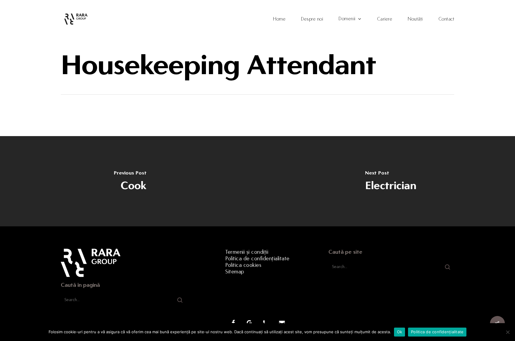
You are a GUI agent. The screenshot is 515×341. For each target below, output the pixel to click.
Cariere (385, 19)
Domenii (347, 18)
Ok (399, 331)
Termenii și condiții (246, 252)
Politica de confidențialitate (257, 258)
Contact (446, 19)
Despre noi (312, 19)
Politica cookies (243, 265)
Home (279, 19)
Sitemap (234, 272)
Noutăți (415, 19)
